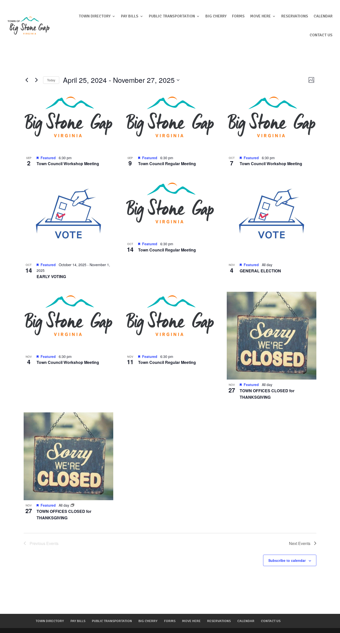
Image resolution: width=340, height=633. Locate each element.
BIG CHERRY (216, 16)
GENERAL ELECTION (260, 271)
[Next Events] (36, 80)
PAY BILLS (129, 16)
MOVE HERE (260, 16)
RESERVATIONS (294, 16)
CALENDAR (323, 16)
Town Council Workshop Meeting (68, 163)
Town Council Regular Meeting (167, 163)
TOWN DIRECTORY (95, 16)
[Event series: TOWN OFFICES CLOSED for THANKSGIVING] (72, 505)
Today (51, 80)
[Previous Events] (27, 80)
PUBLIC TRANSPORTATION (172, 16)
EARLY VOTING (51, 276)
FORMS (238, 16)
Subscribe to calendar (287, 560)
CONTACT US (321, 35)
